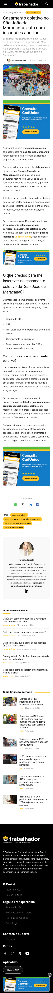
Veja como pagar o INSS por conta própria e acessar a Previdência (33, 742)
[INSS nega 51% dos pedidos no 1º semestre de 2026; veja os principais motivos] (10, 799)
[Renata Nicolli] (9, 61)
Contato (10, 939)
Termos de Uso (14, 907)
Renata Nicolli (20, 60)
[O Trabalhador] (26, 3)
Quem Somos (13, 889)
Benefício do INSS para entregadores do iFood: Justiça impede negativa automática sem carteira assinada (32, 722)
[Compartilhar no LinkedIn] (30, 505)
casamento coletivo (19, 515)
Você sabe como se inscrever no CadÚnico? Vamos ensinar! (25, 671)
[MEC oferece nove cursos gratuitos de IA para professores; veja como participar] (10, 759)
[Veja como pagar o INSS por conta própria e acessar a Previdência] (10, 741)
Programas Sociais (16, 12)
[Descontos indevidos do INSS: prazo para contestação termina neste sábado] (10, 779)
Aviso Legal (12, 923)
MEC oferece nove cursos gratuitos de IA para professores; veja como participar (32, 760)
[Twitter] (20, 953)
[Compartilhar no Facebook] (37, 505)
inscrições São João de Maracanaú (18, 523)
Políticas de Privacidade (19, 912)
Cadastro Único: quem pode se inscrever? (24, 632)
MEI (20, 768)
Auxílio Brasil (8, 663)
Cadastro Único (33, 12)
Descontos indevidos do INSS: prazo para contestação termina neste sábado (31, 781)
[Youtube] (27, 953)
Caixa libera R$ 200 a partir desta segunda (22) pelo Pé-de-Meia (24, 644)
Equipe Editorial (14, 894)
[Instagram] (12, 953)
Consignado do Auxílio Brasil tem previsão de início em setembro (26, 658)
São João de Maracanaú (14, 527)
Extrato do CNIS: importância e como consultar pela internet (31, 701)
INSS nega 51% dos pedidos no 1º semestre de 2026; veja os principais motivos (33, 801)
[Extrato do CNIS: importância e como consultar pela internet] (10, 701)
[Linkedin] (26, 591)
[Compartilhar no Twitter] (23, 505)
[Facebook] (5, 953)
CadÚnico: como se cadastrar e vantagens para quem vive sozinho (24, 620)
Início (5, 12)
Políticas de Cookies (17, 917)
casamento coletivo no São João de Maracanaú (22, 519)
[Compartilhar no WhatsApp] (15, 505)
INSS (21, 708)
